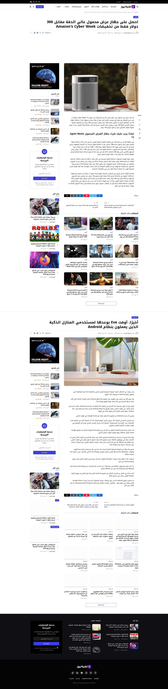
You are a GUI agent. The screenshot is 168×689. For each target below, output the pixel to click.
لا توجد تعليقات (101, 33)
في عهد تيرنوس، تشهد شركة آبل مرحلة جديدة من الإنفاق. (76, 535)
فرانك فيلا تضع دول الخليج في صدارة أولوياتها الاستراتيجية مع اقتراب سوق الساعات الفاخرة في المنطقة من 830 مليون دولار (127, 537)
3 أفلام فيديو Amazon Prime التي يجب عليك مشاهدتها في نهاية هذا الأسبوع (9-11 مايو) (77, 292)
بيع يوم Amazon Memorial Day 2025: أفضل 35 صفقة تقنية (76, 236)
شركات (67, 6)
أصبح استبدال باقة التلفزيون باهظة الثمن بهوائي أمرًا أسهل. (101, 593)
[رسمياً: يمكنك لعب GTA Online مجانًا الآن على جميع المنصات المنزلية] (44, 206)
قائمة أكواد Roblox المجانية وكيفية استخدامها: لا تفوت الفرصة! (43, 245)
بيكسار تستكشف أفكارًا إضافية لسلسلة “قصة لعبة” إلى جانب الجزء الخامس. (76, 566)
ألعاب (57, 199)
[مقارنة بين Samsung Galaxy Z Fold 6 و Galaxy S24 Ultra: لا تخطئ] (55, 102)
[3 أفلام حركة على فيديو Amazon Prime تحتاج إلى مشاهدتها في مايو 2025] (101, 278)
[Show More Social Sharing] (31, 32)
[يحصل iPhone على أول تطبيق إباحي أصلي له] (55, 112)
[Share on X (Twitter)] (40, 32)
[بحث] (31, 7)
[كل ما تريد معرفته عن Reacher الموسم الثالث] (55, 131)
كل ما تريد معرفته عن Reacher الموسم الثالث (39, 130)
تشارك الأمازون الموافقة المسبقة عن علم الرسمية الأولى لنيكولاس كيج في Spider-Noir (76, 264)
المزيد (58, 6)
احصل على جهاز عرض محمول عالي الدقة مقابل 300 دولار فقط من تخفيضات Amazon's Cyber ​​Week (82, 506)
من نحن (135, 2)
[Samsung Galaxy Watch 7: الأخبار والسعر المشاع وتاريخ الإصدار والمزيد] (55, 140)
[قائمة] (137, 7)
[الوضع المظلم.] (33, 6)
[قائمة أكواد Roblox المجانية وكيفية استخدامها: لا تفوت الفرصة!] (44, 233)
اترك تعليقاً (101, 303)
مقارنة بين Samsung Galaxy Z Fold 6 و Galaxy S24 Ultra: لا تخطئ (39, 101)
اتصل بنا (118, 2)
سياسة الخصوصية (127, 2)
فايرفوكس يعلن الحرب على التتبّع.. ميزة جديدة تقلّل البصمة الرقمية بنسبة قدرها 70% (43, 272)
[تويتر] (139, 124)
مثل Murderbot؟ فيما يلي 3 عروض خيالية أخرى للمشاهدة (128, 263)
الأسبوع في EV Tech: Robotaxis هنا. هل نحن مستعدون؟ (102, 236)
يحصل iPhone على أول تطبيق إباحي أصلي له (40, 111)
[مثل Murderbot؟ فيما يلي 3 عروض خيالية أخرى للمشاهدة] (126, 251)
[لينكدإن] (34, 32)
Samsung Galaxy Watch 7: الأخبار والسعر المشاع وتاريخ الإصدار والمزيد (40, 139)
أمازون (135, 17)
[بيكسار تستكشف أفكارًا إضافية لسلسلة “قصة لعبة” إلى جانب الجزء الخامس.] (75, 552)
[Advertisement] (83, 47)
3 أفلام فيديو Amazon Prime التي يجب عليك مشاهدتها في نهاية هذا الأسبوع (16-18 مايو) (102, 264)
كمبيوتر (86, 6)
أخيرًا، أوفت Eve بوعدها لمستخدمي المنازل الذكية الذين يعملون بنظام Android (119, 206)
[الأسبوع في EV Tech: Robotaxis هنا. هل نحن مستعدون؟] (101, 223)
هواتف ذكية (95, 6)
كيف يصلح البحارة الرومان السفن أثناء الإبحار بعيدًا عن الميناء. (127, 593)
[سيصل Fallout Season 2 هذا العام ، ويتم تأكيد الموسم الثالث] (126, 278)
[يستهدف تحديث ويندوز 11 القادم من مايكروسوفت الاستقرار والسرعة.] (75, 580)
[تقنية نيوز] (128, 6)
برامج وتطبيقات (76, 6)
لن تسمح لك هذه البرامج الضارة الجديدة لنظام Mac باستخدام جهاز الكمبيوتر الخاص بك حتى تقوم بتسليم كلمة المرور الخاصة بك (80, 637)
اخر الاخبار (105, 6)
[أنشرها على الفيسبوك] (43, 32)
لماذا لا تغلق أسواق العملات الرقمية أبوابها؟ (80, 626)
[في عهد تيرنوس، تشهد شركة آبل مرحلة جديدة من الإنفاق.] (75, 522)
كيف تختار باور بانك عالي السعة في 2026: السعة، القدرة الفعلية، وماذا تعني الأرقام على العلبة (80, 649)
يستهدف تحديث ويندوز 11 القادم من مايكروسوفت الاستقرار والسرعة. (75, 594)
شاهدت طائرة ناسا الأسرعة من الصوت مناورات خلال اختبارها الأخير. (102, 536)
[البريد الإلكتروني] (139, 138)
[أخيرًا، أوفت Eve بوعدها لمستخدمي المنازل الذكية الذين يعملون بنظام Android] (101, 361)
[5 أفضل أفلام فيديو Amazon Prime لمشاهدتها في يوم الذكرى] (126, 223)
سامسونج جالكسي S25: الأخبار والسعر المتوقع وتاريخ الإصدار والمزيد (39, 120)
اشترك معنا (40, 7)
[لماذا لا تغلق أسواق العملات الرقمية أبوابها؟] (96, 627)
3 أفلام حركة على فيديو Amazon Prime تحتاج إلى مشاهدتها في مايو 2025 (102, 292)
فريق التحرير (127, 33)
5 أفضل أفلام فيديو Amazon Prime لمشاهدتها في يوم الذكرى (128, 237)
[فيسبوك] (139, 120)
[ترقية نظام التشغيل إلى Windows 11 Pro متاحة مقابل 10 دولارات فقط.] (126, 552)
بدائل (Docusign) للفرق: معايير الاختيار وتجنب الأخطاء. (102, 565)
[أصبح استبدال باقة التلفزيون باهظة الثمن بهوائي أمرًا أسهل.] (101, 580)
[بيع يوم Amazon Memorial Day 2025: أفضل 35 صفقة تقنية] (75, 223)
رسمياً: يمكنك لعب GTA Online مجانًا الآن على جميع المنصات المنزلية (43, 218)
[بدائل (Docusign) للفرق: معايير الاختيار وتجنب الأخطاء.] (101, 552)
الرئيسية (113, 6)
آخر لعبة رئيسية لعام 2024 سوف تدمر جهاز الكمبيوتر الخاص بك (82, 206)
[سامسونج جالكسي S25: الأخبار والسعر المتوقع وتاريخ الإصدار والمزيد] (55, 121)
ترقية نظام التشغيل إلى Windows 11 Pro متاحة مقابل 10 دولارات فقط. (126, 566)
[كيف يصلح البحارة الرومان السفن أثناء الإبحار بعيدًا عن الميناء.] (126, 580)
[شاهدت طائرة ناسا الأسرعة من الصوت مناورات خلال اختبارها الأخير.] (101, 522)
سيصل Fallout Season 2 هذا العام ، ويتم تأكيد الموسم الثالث (127, 291)
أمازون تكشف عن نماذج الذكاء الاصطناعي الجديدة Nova (119, 506)
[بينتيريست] (37, 32)
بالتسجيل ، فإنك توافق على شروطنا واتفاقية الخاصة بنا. (44, 184)
